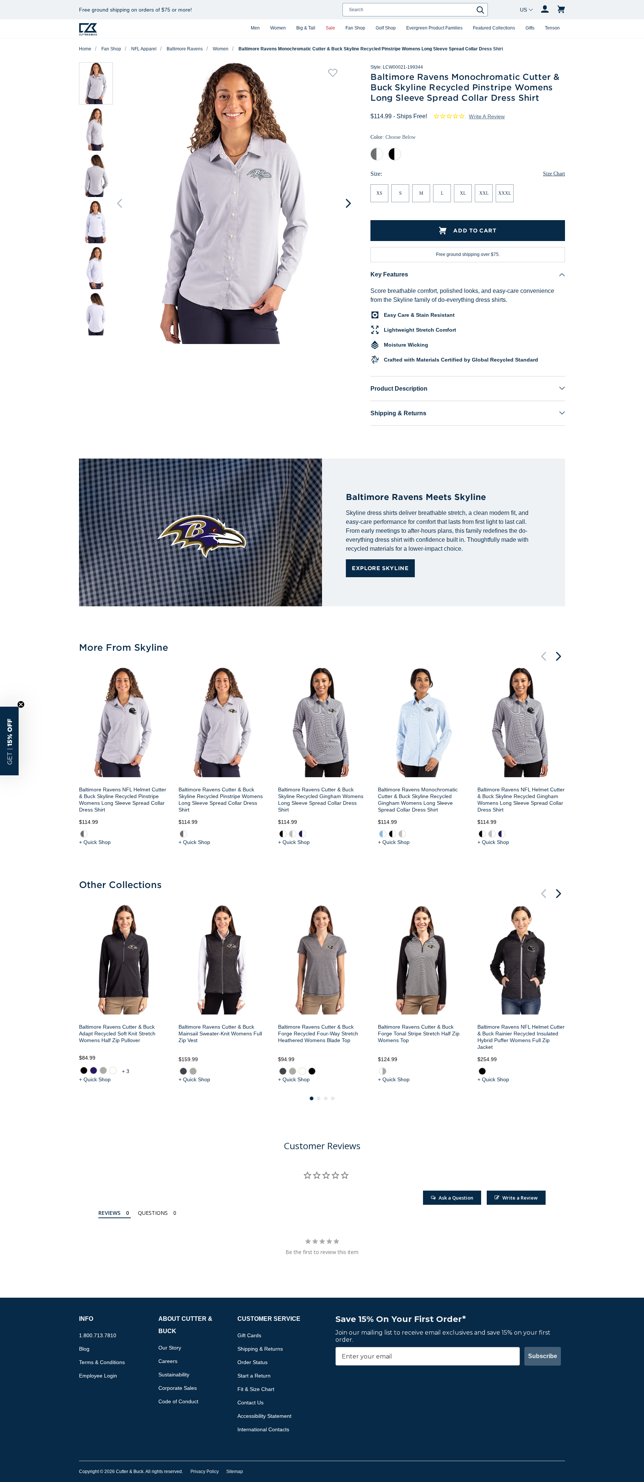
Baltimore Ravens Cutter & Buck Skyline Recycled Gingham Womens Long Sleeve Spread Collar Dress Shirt (320, 800)
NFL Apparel (144, 48)
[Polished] (103, 1070)
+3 (126, 1071)
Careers (167, 1361)
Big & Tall (305, 28)
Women (278, 28)
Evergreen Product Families (434, 28)
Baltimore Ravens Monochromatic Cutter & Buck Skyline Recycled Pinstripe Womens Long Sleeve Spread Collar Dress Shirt (371, 48)
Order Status (252, 1362)
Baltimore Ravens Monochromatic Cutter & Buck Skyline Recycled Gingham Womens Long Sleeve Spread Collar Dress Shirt (418, 800)
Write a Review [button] (487, 116)
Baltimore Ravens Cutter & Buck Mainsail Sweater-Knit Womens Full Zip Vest (220, 1033)
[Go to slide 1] (311, 1098)
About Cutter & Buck (185, 1325)
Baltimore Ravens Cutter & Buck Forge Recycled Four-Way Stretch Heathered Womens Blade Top (318, 1033)
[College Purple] (93, 1070)
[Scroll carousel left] (119, 203)
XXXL (504, 193)
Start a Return (254, 1376)
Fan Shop (355, 28)
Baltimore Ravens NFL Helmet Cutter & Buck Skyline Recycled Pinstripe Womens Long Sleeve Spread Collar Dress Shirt (122, 800)
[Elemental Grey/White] (84, 834)
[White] (113, 1070)
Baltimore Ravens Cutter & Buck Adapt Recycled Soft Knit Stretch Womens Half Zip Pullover (117, 1033)
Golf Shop (386, 28)
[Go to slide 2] (319, 1098)
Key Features (389, 274)
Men (255, 28)
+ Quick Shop (95, 842)
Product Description (398, 388)
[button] (9, 741)
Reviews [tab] (109, 1212)
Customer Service (268, 1319)
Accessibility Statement (264, 1416)
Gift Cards (249, 1335)
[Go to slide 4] (333, 1098)
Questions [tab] (153, 1212)
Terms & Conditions (102, 1362)
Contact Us (250, 1403)
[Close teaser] (21, 704)
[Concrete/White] (292, 834)
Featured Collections (494, 28)
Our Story (169, 1348)
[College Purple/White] (302, 834)
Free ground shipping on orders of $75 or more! (135, 10)
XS (379, 193)
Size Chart (554, 173)
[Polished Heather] (193, 1071)
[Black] (84, 1070)
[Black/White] (283, 834)
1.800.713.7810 (97, 1335)
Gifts (529, 28)
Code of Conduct (178, 1401)
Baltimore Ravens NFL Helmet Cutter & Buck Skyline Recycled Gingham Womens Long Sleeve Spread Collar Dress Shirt (521, 800)
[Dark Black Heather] (312, 1071)
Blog (84, 1349)
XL (463, 193)
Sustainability (173, 1375)
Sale (330, 28)
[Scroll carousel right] (348, 203)
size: (376, 174)
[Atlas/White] (382, 834)
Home (85, 48)
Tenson (552, 28)
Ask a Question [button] (456, 1197)
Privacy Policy (204, 1471)
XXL (484, 193)
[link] (83, 834)
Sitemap (234, 1471)
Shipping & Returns (398, 413)
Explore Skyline (380, 568)
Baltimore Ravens (185, 48)
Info (86, 1319)
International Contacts (263, 1429)
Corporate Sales (177, 1388)
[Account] (545, 10)
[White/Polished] (382, 1071)
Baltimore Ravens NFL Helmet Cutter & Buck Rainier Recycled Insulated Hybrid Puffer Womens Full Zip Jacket (521, 1037)
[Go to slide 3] (326, 1098)
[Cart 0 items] (561, 9)
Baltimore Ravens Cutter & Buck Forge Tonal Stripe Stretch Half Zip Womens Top (419, 1033)
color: (393, 137)
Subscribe (542, 1356)
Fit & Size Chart (255, 1389)
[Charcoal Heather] (183, 1071)
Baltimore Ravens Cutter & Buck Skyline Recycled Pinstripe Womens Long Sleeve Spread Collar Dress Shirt (221, 800)
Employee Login (98, 1376)
